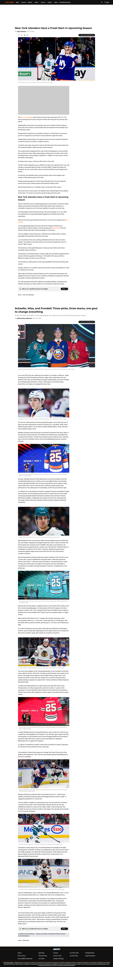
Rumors (24, 2)
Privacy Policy (43, 956)
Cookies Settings (58, 958)
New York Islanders (27, 117)
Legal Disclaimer (90, 956)
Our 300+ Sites (74, 953)
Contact (55, 953)
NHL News (26, 940)
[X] (102, 2)
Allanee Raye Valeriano (24, 318)
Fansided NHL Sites (64, 2)
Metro (36, 2)
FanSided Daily (89, 953)
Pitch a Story (21, 956)
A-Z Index (41, 958)
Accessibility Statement (25, 958)
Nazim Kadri (56, 228)
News (17, 2)
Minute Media (9, 962)
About (56, 2)
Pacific (49, 2)
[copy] (27, 35)
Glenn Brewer (21, 31)
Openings (41, 953)
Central (43, 2)
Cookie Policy (74, 956)
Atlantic (30, 2)
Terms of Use (57, 956)
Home (19, 295)
